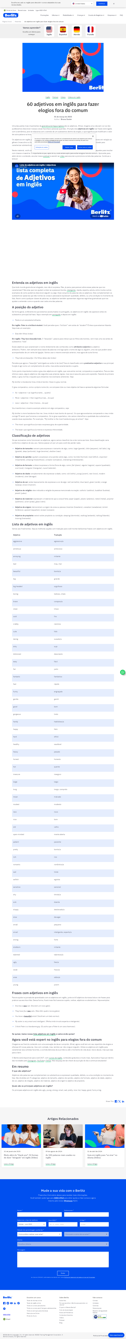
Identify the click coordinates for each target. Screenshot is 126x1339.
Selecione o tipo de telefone (27, 1220)
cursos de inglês (55, 1058)
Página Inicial (7, 22)
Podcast (55, 97)
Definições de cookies (42, 147)
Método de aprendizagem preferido (30, 1230)
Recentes (18, 22)
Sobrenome (69, 1210)
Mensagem (21, 1250)
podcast (46, 156)
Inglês (48, 97)
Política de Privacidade (54, 142)
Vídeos (63, 97)
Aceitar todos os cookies (85, 147)
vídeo (62, 156)
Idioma (19, 1240)
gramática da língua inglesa (53, 126)
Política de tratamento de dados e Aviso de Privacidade (79, 1277)
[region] (64, 143)
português (56, 314)
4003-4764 (59, 1198)
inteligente (71, 290)
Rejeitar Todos (69, 147)
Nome (20, 1210)
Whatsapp (68, 1201)
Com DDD (53, 1220)
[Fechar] (93, 136)
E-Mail (82, 1220)
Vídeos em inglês (74, 97)
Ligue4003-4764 (41, 10)
